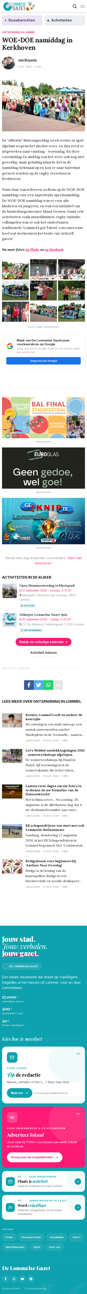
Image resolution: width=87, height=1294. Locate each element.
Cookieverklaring (35, 1288)
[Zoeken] (75, 6)
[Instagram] (14, 1279)
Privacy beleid (11, 1288)
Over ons (54, 1247)
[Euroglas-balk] (43, 468)
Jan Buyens (27, 60)
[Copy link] (58, 685)
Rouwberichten (31, 1237)
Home (9, 1237)
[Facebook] (5, 1279)
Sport (36, 1247)
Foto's (77, 1237)
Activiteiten (57, 1237)
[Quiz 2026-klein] (43, 521)
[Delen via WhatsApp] (48, 685)
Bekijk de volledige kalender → (43, 642)
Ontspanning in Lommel (18, 32)
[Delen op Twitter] (39, 685)
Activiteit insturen (43, 653)
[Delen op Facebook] (29, 685)
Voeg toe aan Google (43, 360)
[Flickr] (31, 1279)
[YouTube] (22, 1279)
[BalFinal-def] (43, 417)
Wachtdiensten (14, 1247)
